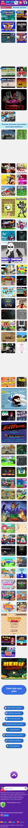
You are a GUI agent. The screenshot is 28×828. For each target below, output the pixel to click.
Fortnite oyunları (15, 719)
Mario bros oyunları (15, 708)
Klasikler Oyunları (14, 713)
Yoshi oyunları (14, 746)
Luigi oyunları (14, 730)
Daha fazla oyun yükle (14, 690)
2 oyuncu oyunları (14, 741)
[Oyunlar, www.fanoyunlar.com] (10, 3)
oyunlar (22, 822)
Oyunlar (12, 799)
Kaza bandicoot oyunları (14, 735)
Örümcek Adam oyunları (14, 724)
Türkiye (6, 815)
